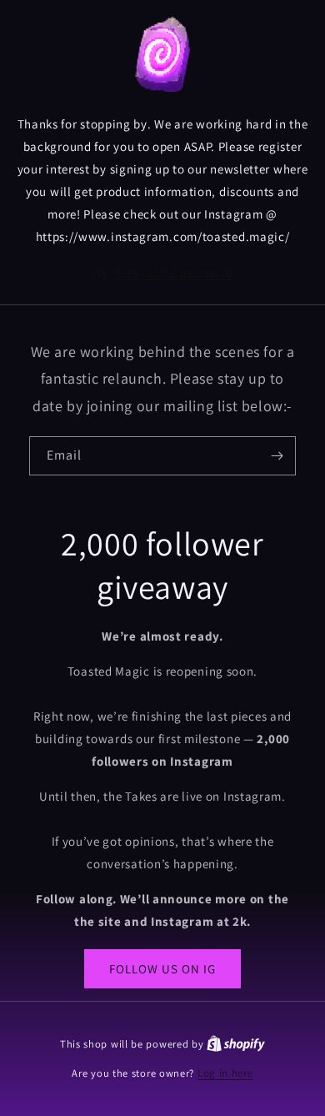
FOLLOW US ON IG (162, 969)
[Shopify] (236, 1044)
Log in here (225, 1073)
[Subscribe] (276, 455)
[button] (162, 273)
